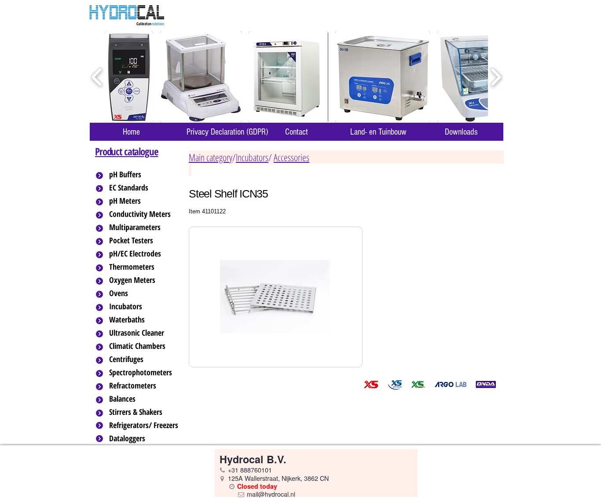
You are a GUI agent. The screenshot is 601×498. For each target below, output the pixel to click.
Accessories (291, 157)
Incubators (252, 157)
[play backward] (97, 77)
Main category (210, 157)
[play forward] (496, 77)
